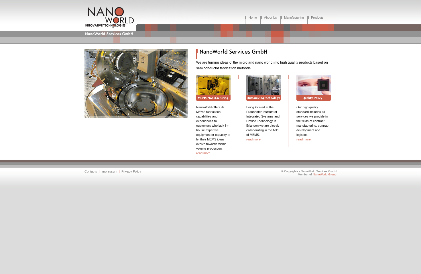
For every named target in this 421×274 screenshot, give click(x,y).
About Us (270, 17)
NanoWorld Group (325, 174)
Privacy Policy (131, 171)
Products (317, 17)
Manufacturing (294, 17)
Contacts (90, 171)
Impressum (109, 171)
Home (253, 17)
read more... (204, 153)
